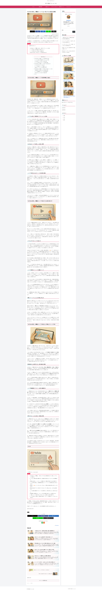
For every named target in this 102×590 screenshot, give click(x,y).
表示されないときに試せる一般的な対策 (41, 72)
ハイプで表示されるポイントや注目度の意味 (41, 62)
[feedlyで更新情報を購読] (42, 522)
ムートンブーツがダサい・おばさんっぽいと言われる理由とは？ (68, 42)
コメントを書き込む (43, 580)
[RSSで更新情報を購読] (44, 522)
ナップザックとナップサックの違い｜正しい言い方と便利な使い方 (68, 45)
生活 (28, 512)
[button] (53, 31)
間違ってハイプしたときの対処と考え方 (41, 67)
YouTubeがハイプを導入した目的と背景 (41, 61)
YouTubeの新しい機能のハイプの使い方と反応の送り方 (42, 63)
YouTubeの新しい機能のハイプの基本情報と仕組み (42, 58)
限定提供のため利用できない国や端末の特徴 (41, 70)
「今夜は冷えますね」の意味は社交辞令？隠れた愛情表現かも (68, 38)
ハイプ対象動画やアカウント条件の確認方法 (41, 71)
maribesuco (68, 20)
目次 (42, 56)
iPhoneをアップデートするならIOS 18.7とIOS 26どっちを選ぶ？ (68, 52)
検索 (62, 30)
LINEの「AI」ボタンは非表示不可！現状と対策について (68, 48)
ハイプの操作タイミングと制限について (41, 66)
